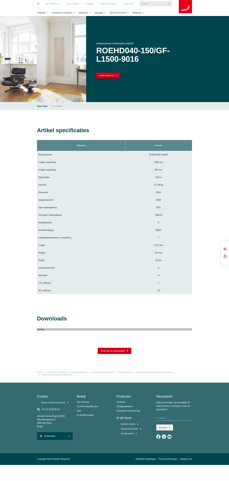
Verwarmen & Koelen (62, 13)
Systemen (83, 13)
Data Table (42, 106)
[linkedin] (164, 437)
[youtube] (169, 437)
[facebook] (158, 437)
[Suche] (169, 3)
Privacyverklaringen (168, 459)
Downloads (57, 106)
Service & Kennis (118, 13)
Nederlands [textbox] (49, 436)
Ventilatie (41, 13)
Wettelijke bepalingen (146, 459)
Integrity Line (186, 459)
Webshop (136, 13)
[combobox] (55, 436)
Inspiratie (98, 13)
